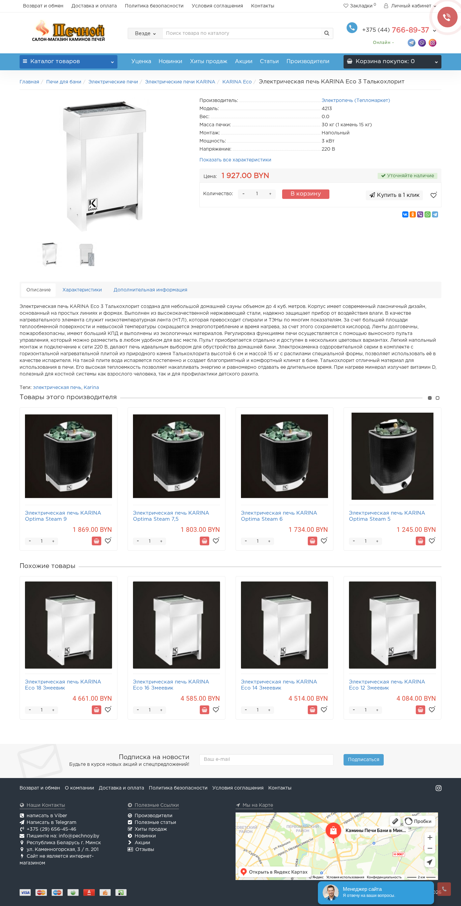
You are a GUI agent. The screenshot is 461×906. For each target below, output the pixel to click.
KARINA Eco (237, 82)
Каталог (55, 61)
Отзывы (144, 850)
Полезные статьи (155, 823)
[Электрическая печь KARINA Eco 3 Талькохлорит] (104, 164)
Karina (91, 388)
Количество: (218, 194)
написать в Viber (47, 816)
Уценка (141, 61)
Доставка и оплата (94, 6)
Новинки (170, 61)
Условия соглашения (217, 6)
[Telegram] (435, 214)
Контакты (262, 6)
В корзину (306, 194)
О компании (79, 788)
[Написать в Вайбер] (422, 42)
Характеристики (82, 290)
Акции (243, 61)
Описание (38, 290)
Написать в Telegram (51, 823)
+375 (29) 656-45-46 (51, 829)
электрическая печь (57, 388)
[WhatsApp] (428, 214)
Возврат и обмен (43, 6)
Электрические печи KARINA (180, 82)
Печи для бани (63, 82)
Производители (308, 61)
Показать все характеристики (235, 160)
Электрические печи (113, 82)
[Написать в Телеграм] (411, 42)
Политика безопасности (154, 6)
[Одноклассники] (413, 214)
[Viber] (420, 214)
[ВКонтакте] (405, 214)
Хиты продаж (208, 61)
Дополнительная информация (150, 290)
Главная (29, 82)
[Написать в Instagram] (432, 42)
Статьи (269, 61)
